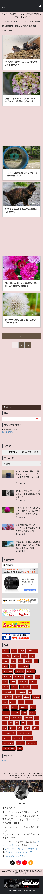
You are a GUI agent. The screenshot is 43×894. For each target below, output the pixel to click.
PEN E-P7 (7, 697)
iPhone (28, 661)
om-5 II (14, 687)
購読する (9, 407)
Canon (5, 651)
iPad (20, 661)
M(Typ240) (19, 676)
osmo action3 (8, 692)
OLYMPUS (23, 682)
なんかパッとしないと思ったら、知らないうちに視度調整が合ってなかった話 (28, 511)
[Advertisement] (21, 124)
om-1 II (33, 682)
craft (14, 651)
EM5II (22, 651)
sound (14, 707)
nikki (5, 682)
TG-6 (33, 707)
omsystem (24, 687)
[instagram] (18, 862)
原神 (19, 748)
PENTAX (17, 697)
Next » (21, 336)
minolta (29, 676)
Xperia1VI (28, 718)
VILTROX (15, 712)
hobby (5, 661)
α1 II (19, 728)
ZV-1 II (12, 728)
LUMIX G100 (23, 666)
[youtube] (24, 862)
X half (5, 718)
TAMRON (23, 707)
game (24, 656)
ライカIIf (6, 738)
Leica (5, 666)
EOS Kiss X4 (32, 651)
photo (26, 697)
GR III (32, 656)
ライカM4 (16, 738)
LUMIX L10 (19, 671)
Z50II (30, 723)
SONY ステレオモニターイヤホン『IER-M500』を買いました (28, 494)
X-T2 (24, 712)
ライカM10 (28, 738)
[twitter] (12, 862)
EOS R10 (6, 656)
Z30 (23, 723)
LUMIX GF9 (7, 671)
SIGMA (29, 702)
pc (30, 692)
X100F (32, 712)
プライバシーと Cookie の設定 (19, 852)
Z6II (10, 723)
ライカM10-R (8, 743)
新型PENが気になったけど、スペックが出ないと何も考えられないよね (28, 528)
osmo (34, 687)
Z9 (17, 723)
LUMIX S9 (7, 676)
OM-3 (5, 687)
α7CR (27, 728)
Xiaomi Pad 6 (16, 718)
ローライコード (8, 748)
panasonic (21, 692)
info (13, 661)
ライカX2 (20, 743)
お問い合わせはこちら (15, 856)
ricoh (21, 702)
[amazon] (30, 862)
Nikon (13, 682)
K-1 (36, 661)
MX (37, 676)
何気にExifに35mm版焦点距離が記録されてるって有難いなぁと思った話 (28, 545)
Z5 (4, 723)
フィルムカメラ (8, 733)
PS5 (4, 702)
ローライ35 (31, 743)
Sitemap (5, 760)
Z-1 (37, 718)
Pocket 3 (36, 697)
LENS (13, 666)
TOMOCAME (7, 432)
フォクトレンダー (24, 733)
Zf (37, 723)
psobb (12, 702)
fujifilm (16, 656)
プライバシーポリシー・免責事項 (21, 849)
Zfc (4, 728)
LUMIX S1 (30, 671)
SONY (5, 707)
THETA (5, 712)
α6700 (35, 728)
